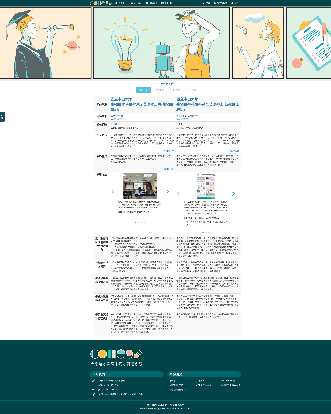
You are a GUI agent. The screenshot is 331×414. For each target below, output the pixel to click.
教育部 (172, 381)
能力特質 (191, 90)
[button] (135, 222)
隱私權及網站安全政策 (157, 405)
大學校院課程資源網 (178, 390)
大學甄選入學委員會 (203, 385)
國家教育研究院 (176, 385)
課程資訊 (159, 90)
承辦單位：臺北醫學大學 (108, 385)
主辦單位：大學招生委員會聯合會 (112, 381)
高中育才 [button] (138, 3)
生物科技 (117, 119)
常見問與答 (222, 3)
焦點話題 (153, 3)
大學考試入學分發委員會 (230, 385)
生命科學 (117, 116)
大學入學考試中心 (227, 381)
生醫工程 (182, 119)
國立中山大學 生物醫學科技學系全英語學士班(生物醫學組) (142, 104)
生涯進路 (175, 90)
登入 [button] (236, 3)
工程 (180, 116)
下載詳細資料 (167, 151)
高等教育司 (199, 381)
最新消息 (169, 3)
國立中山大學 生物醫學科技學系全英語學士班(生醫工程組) (207, 104)
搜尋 (208, 3)
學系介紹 (143, 90)
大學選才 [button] (122, 3)
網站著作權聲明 (177, 405)
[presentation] (112, 191)
